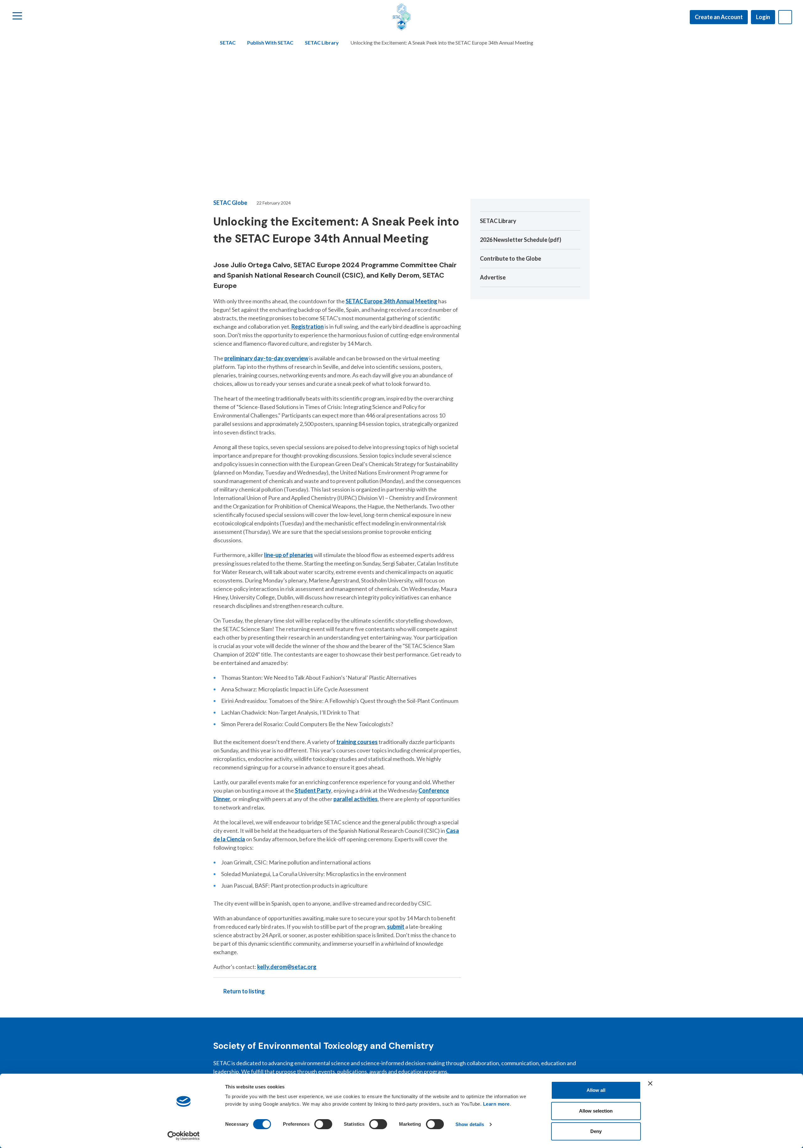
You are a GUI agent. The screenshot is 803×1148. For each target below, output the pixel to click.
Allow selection (596, 1110)
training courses (357, 741)
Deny (596, 1131)
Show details (469, 1124)
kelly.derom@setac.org (286, 966)
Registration (307, 326)
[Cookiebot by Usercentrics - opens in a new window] (183, 1135)
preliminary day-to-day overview (266, 358)
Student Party (313, 790)
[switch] (323, 1124)
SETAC (228, 42)
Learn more (496, 1104)
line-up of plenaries (288, 554)
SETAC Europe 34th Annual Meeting (391, 301)
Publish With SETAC (270, 42)
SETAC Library (322, 42)
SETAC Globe (230, 202)
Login (763, 16)
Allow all (596, 1090)
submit (395, 926)
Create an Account (719, 16)
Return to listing (244, 991)
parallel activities (355, 798)
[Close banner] (650, 1083)
